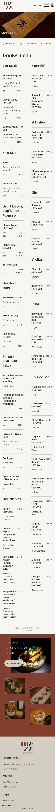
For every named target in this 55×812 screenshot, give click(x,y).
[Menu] (46, 4)
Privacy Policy (8, 805)
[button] (52, 5)
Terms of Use (8, 800)
